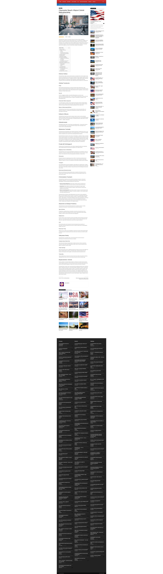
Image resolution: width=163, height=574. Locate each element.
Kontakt (94, 1)
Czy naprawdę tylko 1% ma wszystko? (96, 512)
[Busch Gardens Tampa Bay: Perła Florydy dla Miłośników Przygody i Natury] (63, 305)
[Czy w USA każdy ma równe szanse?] (92, 99)
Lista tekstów (74, 1)
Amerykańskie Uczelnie (61, 4)
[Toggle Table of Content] (69, 48)
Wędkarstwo (62, 64)
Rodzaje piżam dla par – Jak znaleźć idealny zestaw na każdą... (99, 164)
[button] (103, 1)
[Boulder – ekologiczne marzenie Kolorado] (92, 140)
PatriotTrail (60, 562)
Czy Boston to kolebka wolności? (95, 430)
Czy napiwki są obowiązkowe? (95, 500)
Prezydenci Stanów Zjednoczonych (75, 4)
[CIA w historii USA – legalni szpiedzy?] (92, 87)
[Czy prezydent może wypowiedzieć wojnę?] (92, 61)
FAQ (78, 1)
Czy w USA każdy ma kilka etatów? (64, 556)
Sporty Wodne (63, 63)
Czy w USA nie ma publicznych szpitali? (81, 364)
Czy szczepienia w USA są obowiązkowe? (81, 356)
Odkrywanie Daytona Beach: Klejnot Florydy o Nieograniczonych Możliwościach (82, 278)
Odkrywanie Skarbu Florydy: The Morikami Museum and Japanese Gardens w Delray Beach (73, 299)
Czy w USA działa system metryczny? (96, 348)
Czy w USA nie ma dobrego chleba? (80, 383)
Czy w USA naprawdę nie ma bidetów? (65, 520)
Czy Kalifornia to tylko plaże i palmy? (80, 410)
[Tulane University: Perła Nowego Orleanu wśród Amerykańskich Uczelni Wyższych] (92, 73)
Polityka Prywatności (83, 1)
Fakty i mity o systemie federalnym (80, 368)
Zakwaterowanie (62, 55)
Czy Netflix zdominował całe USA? (96, 488)
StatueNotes (60, 507)
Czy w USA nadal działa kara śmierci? (81, 526)
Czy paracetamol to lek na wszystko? (81, 419)
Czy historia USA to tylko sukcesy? (96, 476)
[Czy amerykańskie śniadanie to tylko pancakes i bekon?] (92, 128)
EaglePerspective (61, 521)
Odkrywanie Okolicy (62, 67)
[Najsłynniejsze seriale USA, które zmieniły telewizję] (92, 91)
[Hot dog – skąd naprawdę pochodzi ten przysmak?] (92, 49)
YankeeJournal (60, 371)
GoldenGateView (61, 345)
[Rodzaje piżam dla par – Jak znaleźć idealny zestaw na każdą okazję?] (92, 164)
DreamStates (60, 437)
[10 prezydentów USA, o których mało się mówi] (92, 156)
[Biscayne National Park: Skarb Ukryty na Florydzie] (83, 305)
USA (86, 4)
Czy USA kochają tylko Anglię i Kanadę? (81, 372)
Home (60, 1)
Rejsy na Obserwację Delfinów (65, 53)
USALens (76, 348)
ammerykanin (76, 369)
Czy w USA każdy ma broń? (63, 453)
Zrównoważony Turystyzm (63, 61)
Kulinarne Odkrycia (62, 54)
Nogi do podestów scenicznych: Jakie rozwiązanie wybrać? (99, 111)
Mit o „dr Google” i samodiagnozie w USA (97, 379)
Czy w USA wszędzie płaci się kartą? (96, 523)
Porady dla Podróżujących (63, 57)
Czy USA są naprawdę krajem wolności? (81, 522)
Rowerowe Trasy (63, 66)
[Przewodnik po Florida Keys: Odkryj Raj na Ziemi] (83, 325)
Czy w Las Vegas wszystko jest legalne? (81, 466)
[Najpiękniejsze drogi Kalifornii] (92, 144)
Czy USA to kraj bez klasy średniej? (80, 505)
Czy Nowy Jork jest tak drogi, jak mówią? (97, 440)
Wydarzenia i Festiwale (63, 56)
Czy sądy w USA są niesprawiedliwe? (96, 508)
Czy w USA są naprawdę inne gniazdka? (81, 376)
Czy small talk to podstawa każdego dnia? (97, 551)
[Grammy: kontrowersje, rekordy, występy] (92, 69)
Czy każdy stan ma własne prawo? (80, 402)
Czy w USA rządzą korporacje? (95, 480)
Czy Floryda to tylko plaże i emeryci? (65, 365)
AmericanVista (60, 489)
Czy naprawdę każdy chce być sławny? (65, 478)
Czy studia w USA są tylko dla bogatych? (65, 548)
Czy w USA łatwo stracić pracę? (95, 370)
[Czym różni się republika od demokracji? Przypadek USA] (92, 41)
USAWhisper (60, 404)
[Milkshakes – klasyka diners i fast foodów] (92, 57)
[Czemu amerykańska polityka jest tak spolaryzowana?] (92, 95)
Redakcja (89, 1)
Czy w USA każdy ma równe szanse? (96, 392)
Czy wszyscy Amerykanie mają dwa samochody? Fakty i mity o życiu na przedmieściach (96, 435)
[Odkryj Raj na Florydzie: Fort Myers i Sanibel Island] (73, 325)
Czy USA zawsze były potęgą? (79, 470)
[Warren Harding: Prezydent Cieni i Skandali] (92, 136)
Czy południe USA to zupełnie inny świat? (81, 479)
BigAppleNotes (60, 349)
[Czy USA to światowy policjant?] (92, 148)
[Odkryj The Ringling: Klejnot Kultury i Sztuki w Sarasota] (83, 295)
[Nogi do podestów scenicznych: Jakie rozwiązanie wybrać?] (92, 111)
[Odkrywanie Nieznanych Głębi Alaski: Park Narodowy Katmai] (92, 45)
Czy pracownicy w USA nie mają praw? (96, 519)
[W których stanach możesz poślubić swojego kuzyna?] (92, 124)
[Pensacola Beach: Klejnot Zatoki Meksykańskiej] (63, 295)
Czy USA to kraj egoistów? (63, 348)
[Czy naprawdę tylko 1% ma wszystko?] (97, 15)
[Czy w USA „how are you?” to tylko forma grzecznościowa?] (92, 152)
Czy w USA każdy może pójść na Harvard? (97, 448)
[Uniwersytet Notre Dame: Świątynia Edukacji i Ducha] (92, 103)
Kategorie (68, 1)
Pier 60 (62, 51)
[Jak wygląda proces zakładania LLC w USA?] (92, 115)
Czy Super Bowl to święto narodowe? (81, 347)
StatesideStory (60, 376)
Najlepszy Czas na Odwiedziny (65, 58)
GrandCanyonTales (61, 358)
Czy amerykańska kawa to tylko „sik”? (81, 343)
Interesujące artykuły (101, 573)
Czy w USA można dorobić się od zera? (96, 504)
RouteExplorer (60, 468)
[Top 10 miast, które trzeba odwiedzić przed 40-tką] (92, 65)
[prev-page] (59, 331)
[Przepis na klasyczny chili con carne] (92, 160)
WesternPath (60, 535)
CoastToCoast (76, 394)
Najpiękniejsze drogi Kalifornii (99, 143)
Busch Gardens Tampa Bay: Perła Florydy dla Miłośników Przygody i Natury (63, 309)
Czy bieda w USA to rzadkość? (64, 501)
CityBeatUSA (91, 23)
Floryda (89, 4)
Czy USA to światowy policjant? (99, 147)
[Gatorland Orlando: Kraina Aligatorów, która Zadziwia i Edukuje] (73, 305)
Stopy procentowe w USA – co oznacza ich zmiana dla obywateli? (99, 107)
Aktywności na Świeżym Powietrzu (65, 62)
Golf (61, 65)
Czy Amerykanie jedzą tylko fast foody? (96, 484)
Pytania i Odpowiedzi (83, 4)
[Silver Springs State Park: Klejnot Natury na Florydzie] (63, 315)
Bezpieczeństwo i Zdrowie (63, 70)
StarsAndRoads (60, 386)
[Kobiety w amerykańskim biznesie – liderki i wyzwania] (92, 82)
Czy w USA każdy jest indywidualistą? (65, 407)
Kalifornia (92, 4)
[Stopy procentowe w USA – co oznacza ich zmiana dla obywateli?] (92, 107)
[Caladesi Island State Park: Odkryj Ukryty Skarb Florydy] (73, 315)
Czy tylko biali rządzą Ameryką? (64, 474)
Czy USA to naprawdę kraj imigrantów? (65, 357)
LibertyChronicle (76, 537)
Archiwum (64, 1)
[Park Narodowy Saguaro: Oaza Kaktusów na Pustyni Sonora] (92, 132)
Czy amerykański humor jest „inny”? (80, 518)
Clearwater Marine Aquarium (64, 52)
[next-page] (60, 331)
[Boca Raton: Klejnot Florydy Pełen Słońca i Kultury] (63, 325)
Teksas (95, 4)
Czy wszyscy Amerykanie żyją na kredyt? (65, 467)
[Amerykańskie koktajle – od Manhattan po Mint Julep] (92, 78)
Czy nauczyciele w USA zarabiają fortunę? (81, 501)
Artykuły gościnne (68, 4)
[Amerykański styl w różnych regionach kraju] (92, 53)
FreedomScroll (60, 484)
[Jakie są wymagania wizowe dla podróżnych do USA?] (92, 31)
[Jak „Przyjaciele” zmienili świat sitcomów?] (92, 120)
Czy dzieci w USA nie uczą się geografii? (81, 549)
